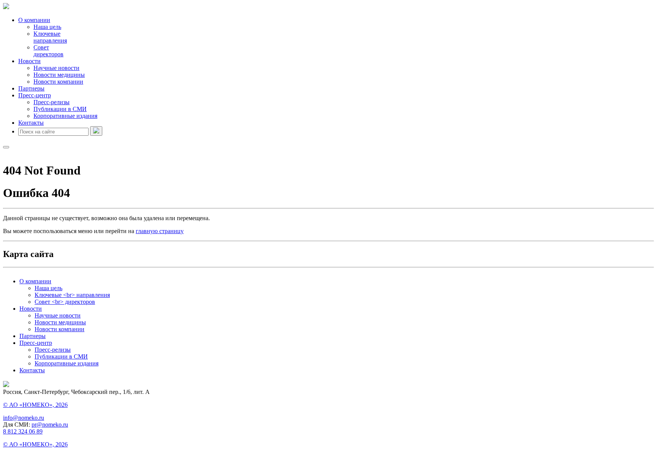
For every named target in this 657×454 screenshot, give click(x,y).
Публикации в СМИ (60, 109)
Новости (29, 61)
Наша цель (47, 27)
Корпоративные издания (65, 116)
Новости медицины (59, 74)
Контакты (31, 122)
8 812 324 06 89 (23, 431)
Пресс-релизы (51, 102)
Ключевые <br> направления (72, 295)
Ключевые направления (50, 37)
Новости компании (58, 81)
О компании (34, 20)
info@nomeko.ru (23, 417)
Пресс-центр (34, 95)
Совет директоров (48, 50)
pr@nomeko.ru (50, 424)
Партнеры (31, 88)
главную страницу (160, 231)
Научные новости (56, 68)
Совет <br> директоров (65, 301)
